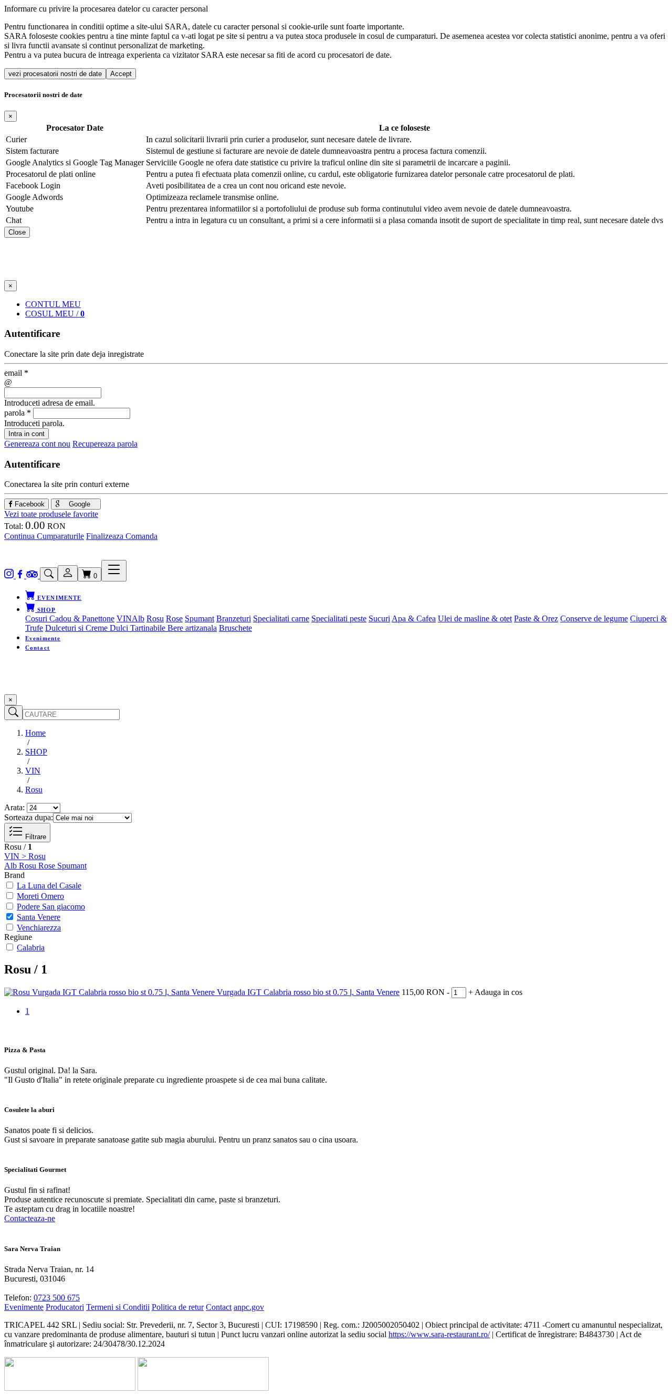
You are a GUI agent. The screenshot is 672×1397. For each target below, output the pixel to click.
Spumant (199, 618)
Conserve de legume (594, 618)
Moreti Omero (40, 896)
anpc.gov (249, 1307)
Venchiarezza (39, 927)
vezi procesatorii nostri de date (55, 74)
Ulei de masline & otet (475, 618)
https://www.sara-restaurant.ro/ (439, 1334)
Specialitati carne (281, 618)
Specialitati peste (338, 618)
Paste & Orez (536, 618)
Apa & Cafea (414, 618)
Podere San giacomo (51, 906)
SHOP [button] (45, 610)
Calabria (31, 947)
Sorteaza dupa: (28, 817)
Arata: (14, 807)
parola (17, 412)
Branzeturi (233, 618)
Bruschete (235, 627)
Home (35, 732)
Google (78, 504)
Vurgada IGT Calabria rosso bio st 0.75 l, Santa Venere (308, 992)
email (16, 372)
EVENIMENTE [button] (58, 598)
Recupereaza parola (105, 443)
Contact (37, 647)
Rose (174, 618)
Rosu (155, 618)
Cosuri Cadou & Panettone (69, 618)
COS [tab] (55, 313)
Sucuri (379, 618)
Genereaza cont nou (37, 443)
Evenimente (42, 638)
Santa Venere (38, 917)
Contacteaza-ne (29, 1218)
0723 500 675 (57, 1297)
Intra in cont (26, 434)
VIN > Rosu (25, 856)
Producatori (65, 1307)
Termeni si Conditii (118, 1307)
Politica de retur (178, 1307)
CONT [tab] (53, 304)
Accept (121, 74)
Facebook (29, 504)
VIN (124, 618)
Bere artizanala (192, 627)
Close (17, 232)
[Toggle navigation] (114, 570)
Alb (138, 618)
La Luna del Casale (49, 885)
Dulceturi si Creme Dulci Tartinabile (106, 627)
